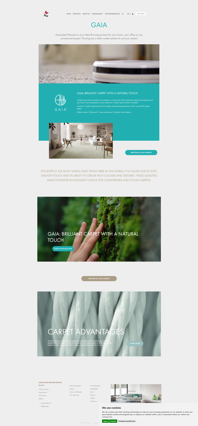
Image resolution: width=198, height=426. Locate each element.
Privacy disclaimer (85, 423)
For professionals (112, 14)
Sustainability (97, 14)
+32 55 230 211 (46, 403)
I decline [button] (113, 421)
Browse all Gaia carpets (141, 152)
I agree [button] (105, 421)
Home (69, 14)
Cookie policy (97, 423)
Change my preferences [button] (126, 421)
